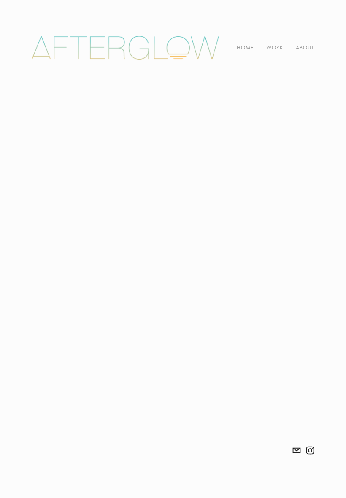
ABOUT (305, 47)
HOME (245, 47)
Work (274, 47)
